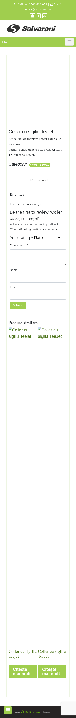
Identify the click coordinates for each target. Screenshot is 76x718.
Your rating (21, 237)
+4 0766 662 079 (35, 4)
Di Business (32, 712)
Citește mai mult (22, 671)
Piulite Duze (40, 164)
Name (14, 270)
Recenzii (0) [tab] (40, 180)
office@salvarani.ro (38, 9)
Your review (19, 245)
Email (13, 287)
